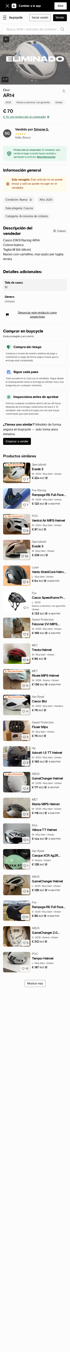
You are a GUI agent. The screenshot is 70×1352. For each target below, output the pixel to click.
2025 (8, 102)
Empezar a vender (17, 441)
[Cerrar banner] (7, 5)
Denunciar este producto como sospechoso (37, 314)
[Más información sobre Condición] (30, 199)
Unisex (59, 102)
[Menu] (4, 17)
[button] (40, 478)
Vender (60, 17)
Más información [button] (46, 156)
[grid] (14, 464)
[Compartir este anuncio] (64, 91)
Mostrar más (35, 983)
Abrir (61, 6)
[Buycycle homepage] (16, 17)
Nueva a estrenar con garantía (33, 102)
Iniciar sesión (40, 17)
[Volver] (6, 39)
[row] (14, 464)
